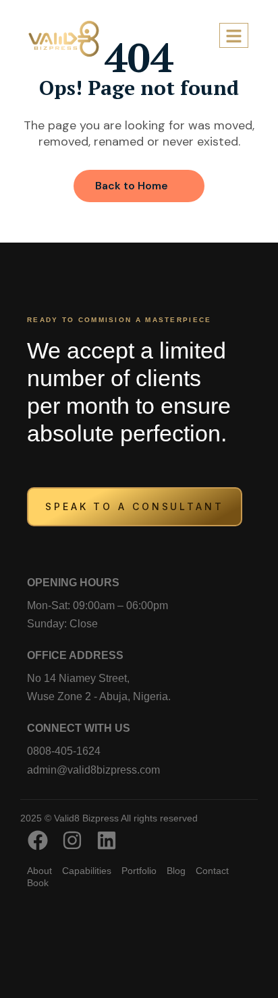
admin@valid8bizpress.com (93, 770)
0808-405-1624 (64, 751)
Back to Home (131, 186)
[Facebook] (38, 840)
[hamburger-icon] (233, 35)
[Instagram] (72, 840)
